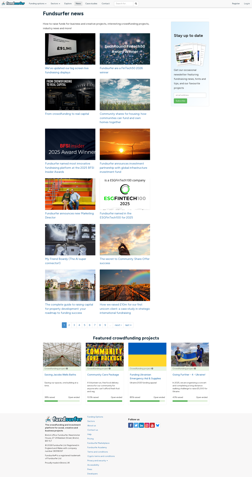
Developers (92, 473)
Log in (247, 3)
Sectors (55, 3)
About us (91, 425)
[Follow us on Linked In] (141, 425)
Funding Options (95, 417)
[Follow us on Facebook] (130, 425)
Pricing (90, 438)
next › (118, 325)
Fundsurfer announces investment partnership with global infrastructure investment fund (123, 168)
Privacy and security (96, 460)
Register (236, 3)
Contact (106, 3)
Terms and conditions (97, 452)
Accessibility (93, 465)
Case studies (91, 3)
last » (128, 325)
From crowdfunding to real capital (67, 113)
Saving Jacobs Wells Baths (60, 374)
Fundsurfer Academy (97, 447)
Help (89, 434)
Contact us (92, 430)
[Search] (136, 3)
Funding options (37, 3)
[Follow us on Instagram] (146, 425)
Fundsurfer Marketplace (98, 443)
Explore (67, 3)
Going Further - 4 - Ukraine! (189, 374)
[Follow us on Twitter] (136, 425)
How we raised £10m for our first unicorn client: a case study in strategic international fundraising (125, 309)
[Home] (13, 3)
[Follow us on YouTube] (152, 425)
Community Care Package (103, 374)
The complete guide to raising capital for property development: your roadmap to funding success (69, 309)
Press (89, 469)
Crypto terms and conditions (101, 456)
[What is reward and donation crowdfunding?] (67, 368)
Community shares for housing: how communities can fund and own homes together (123, 118)
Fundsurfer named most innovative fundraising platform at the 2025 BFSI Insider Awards (69, 168)
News (78, 3)
